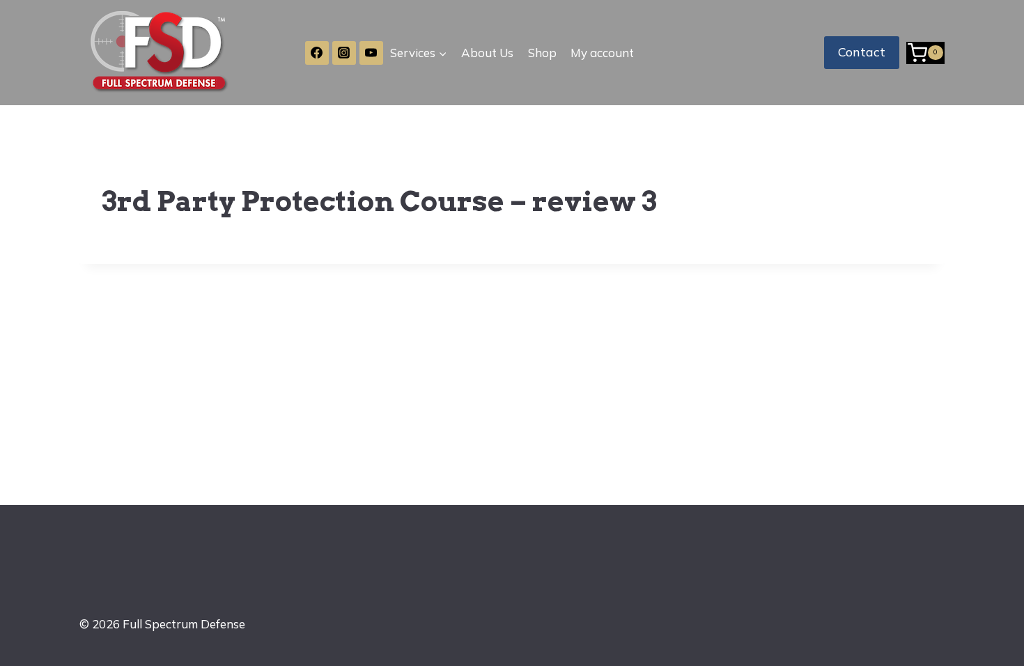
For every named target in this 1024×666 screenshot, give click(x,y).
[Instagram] (344, 53)
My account (602, 52)
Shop (542, 52)
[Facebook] (317, 53)
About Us (487, 52)
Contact (861, 52)
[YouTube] (371, 53)
